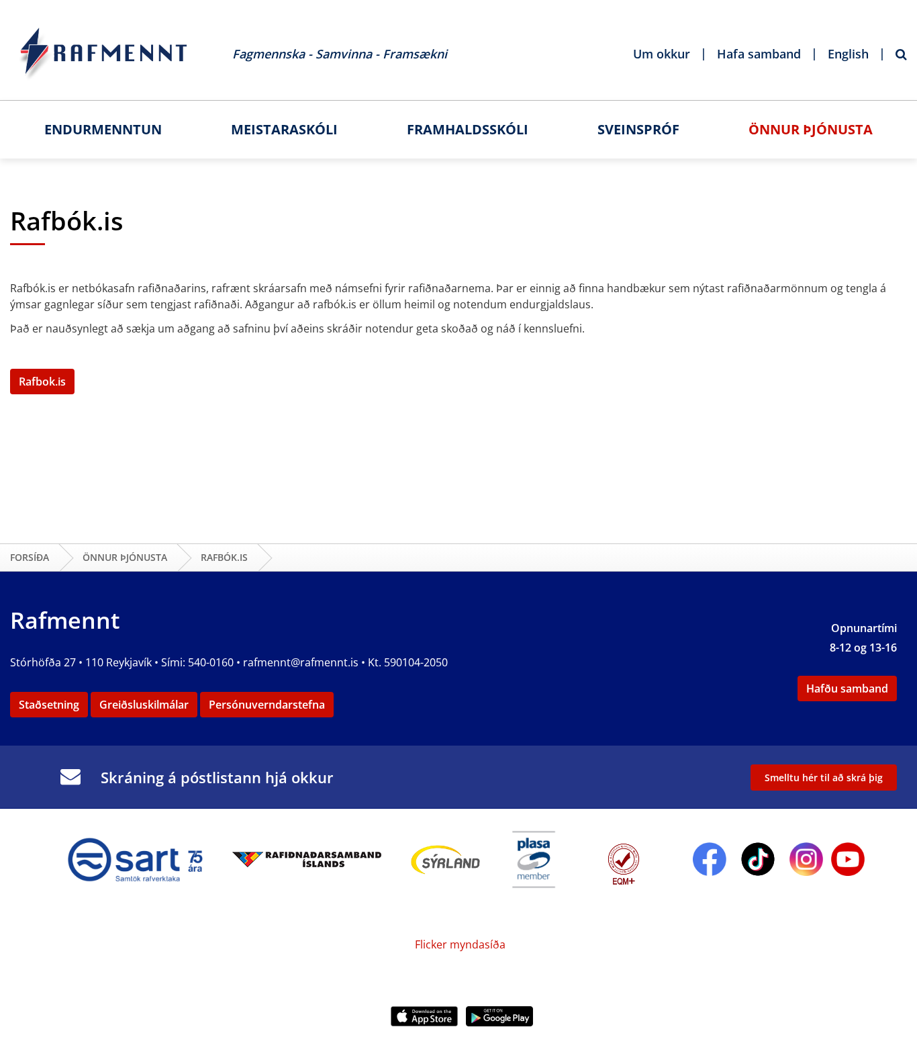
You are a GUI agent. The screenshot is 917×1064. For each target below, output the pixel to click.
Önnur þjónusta (125, 557)
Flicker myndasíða (458, 944)
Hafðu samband (847, 688)
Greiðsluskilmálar (144, 704)
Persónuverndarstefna (267, 704)
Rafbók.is (224, 557)
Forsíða (29, 557)
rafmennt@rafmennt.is (300, 662)
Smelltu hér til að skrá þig (824, 777)
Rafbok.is (42, 381)
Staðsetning (49, 704)
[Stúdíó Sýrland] (446, 857)
